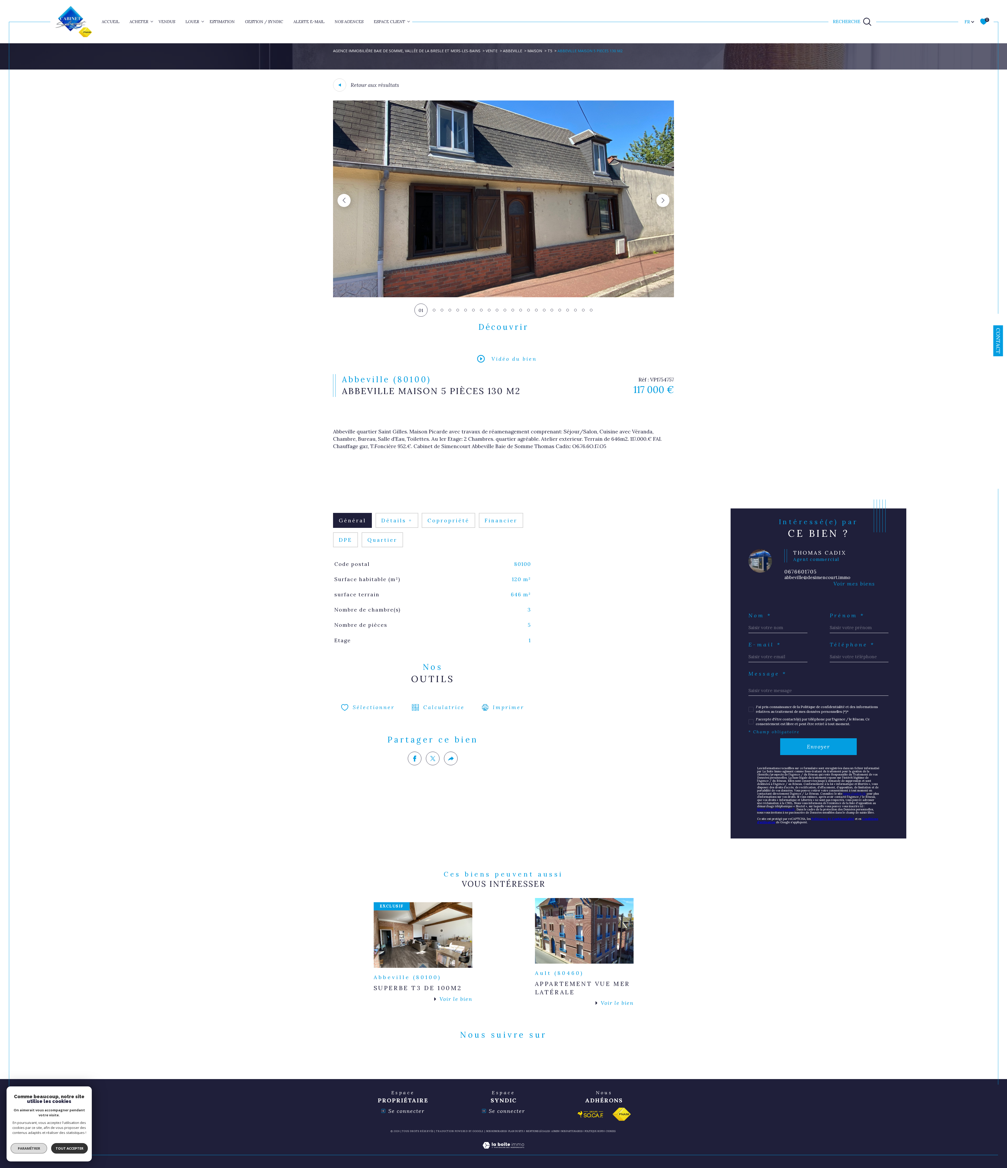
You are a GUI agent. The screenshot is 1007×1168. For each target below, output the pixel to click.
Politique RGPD (594, 1131)
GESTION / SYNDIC (264, 21)
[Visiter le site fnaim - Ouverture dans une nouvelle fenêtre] (622, 1114)
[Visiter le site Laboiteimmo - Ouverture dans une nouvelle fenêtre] (503, 1151)
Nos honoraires (496, 1131)
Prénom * (847, 615)
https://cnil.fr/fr (854, 793)
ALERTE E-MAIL (308, 21)
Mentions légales (537, 1131)
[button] (662, 200)
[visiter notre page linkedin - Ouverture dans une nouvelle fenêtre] (503, 1059)
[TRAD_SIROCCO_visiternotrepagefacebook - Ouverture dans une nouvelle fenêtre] (485, 1059)
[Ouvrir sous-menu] (152, 21)
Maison (534, 50)
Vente (491, 50)
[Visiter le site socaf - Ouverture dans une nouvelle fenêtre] (590, 1114)
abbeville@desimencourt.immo (817, 577)
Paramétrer (29, 1148)
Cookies (610, 1131)
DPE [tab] (345, 540)
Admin (555, 1131)
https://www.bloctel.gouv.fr (776, 809)
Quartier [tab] (382, 540)
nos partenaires (571, 1131)
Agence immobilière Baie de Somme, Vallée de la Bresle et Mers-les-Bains (406, 50)
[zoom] (503, 296)
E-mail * (764, 644)
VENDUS (167, 21)
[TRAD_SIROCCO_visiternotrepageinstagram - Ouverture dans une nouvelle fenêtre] (521, 1059)
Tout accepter (69, 1148)
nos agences (349, 21)
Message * (767, 673)
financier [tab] (501, 520)
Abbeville (512, 50)
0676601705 (800, 571)
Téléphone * (852, 644)
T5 (550, 50)
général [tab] (352, 520)
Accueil (110, 21)
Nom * (760, 615)
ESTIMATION (222, 21)
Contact (998, 341)
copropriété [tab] (448, 520)
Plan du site (516, 1131)
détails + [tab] (397, 520)
